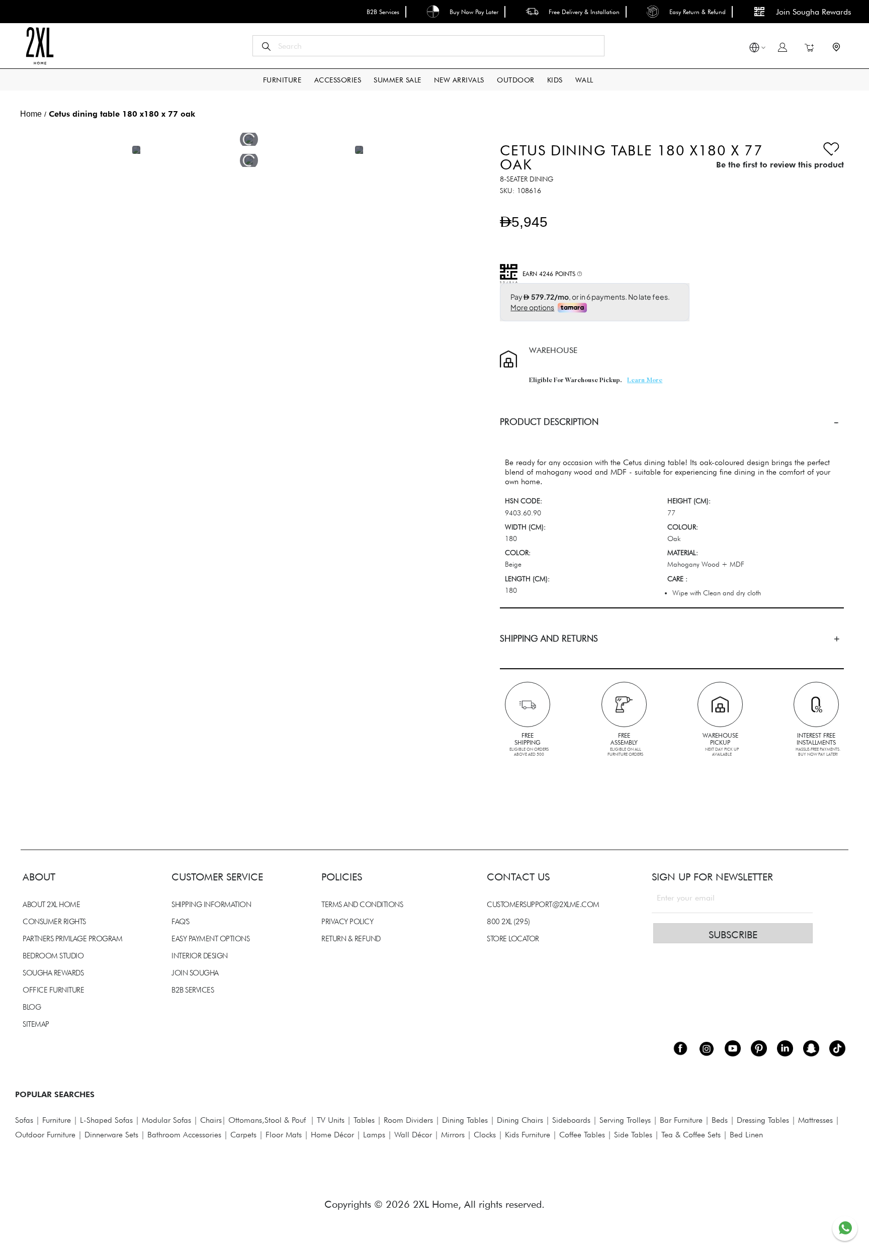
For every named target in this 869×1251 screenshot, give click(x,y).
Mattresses (815, 1120)
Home (31, 114)
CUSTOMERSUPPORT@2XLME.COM (543, 904)
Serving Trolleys (625, 1120)
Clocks (485, 1134)
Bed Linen (746, 1134)
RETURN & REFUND (351, 938)
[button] (754, 49)
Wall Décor (413, 1134)
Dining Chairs (520, 1120)
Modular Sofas (166, 1120)
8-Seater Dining (526, 179)
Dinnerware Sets (111, 1134)
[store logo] (39, 46)
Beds (720, 1120)
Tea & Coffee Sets (690, 1134)
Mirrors (453, 1134)
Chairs (211, 1120)
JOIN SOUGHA (195, 972)
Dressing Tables (763, 1120)
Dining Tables (465, 1120)
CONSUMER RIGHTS (54, 921)
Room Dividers (408, 1120)
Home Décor (332, 1134)
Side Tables (633, 1134)
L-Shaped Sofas (106, 1120)
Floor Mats (284, 1134)
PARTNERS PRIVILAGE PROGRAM (72, 938)
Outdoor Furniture (45, 1134)
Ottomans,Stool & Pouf (267, 1120)
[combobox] (428, 45)
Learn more (644, 381)
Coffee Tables (582, 1134)
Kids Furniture (527, 1134)
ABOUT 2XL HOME (51, 904)
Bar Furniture (681, 1120)
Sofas (24, 1120)
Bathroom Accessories (184, 1134)
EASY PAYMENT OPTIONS (210, 938)
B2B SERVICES (192, 990)
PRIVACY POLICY (347, 921)
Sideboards (571, 1120)
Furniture (56, 1120)
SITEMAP (36, 1024)
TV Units (330, 1120)
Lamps (374, 1134)
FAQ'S (180, 921)
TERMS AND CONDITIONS (362, 904)
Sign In (782, 47)
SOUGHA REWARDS (53, 972)
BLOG (32, 1007)
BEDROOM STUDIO (53, 955)
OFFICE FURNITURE (53, 990)
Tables (364, 1120)
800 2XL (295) (508, 921)
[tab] (672, 422)
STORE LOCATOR (513, 938)
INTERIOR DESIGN (199, 955)
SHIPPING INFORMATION (211, 904)
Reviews (25, 768)
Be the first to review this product (780, 164)
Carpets (243, 1134)
